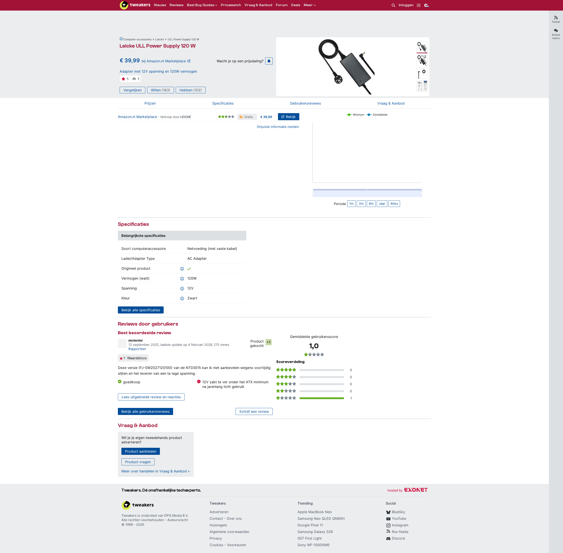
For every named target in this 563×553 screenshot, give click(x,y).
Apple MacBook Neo (315, 512)
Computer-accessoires (137, 39)
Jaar (382, 203)
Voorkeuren (236, 545)
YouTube (399, 518)
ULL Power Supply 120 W (183, 39)
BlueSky (398, 512)
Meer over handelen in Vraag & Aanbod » (155, 471)
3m (361, 203)
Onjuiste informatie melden (278, 127)
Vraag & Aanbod (391, 103)
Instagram (400, 525)
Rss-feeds (400, 531)
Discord (398, 538)
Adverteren (219, 512)
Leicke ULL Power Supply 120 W (158, 46)
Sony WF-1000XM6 (313, 545)
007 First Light (310, 538)
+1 (269, 342)
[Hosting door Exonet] (408, 490)
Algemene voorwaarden (229, 531)
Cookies (216, 545)
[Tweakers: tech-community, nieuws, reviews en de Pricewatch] (135, 5)
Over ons (234, 518)
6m (371, 203)
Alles (394, 203)
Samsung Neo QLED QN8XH (321, 518)
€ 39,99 (266, 117)
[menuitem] (393, 5)
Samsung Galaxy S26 (315, 531)
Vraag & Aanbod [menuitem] (258, 5)
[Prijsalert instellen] (269, 61)
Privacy (216, 538)
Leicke (159, 39)
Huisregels (218, 525)
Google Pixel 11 (310, 525)
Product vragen (138, 462)
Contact (216, 518)
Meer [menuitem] (308, 5)
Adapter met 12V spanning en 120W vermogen (158, 71)
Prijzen (150, 103)
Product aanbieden (140, 451)
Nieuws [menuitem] (160, 5)
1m (351, 203)
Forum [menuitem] (282, 5)
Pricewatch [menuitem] (231, 5)
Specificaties (223, 103)
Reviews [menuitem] (176, 5)
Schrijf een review (254, 411)
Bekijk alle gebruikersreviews (145, 411)
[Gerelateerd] (121, 38)
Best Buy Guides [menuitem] (200, 5)
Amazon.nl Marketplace (137, 116)
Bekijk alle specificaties (140, 310)
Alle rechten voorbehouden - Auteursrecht (154, 520)
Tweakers (129, 515)
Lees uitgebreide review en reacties (151, 397)
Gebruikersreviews (305, 103)
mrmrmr (135, 340)
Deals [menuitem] (295, 5)
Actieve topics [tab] (556, 36)
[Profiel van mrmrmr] (122, 343)
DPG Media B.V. (176, 515)
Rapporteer (137, 349)
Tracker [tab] (556, 21)
